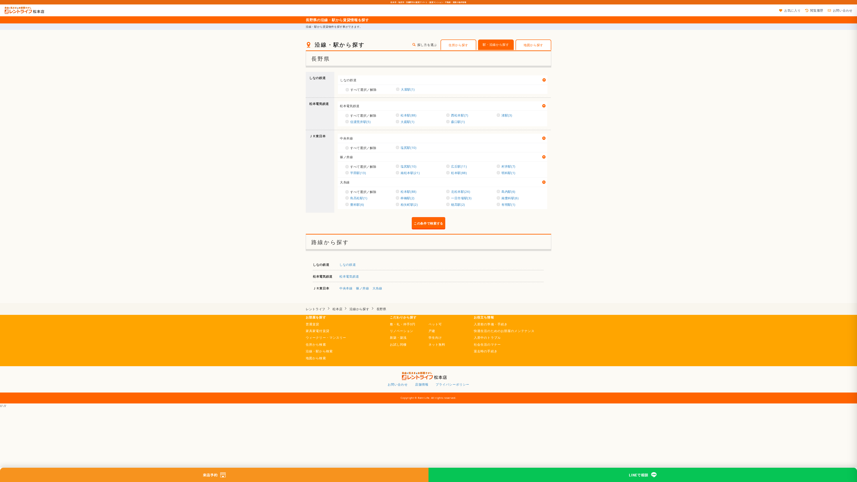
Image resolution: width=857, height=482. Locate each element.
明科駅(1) (508, 173)
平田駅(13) (358, 173)
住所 (458, 45)
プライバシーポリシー (452, 384)
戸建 (431, 331)
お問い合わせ (843, 10)
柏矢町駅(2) (409, 204)
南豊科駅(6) (510, 198)
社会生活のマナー (487, 344)
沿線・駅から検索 (319, 351)
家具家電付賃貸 (317, 331)
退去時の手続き (485, 351)
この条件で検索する (428, 223)
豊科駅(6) (357, 204)
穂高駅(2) (458, 204)
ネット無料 (436, 344)
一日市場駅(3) (461, 198)
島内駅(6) (508, 191)
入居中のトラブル (487, 337)
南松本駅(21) (410, 173)
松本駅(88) (408, 115)
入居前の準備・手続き (491, 324)
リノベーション (402, 331)
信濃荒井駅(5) (360, 122)
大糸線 (345, 182)
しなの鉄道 (348, 80)
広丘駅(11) (459, 166)
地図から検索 (316, 358)
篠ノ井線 (346, 157)
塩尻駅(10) (408, 147)
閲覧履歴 (816, 10)
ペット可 (435, 324)
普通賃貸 (312, 324)
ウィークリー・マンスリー (326, 337)
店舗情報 (421, 384)
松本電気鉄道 (350, 106)
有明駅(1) (508, 204)
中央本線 (346, 138)
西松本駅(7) (459, 115)
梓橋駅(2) (407, 198)
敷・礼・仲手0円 (403, 324)
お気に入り (792, 10)
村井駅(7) (508, 166)
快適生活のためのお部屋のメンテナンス (504, 331)
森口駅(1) (458, 122)
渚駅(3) (506, 115)
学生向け (435, 337)
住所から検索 (316, 344)
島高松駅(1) (358, 198)
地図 (533, 45)
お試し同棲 (398, 344)
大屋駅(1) (408, 89)
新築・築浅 (398, 337)
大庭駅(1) (407, 122)
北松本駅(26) (460, 191)
